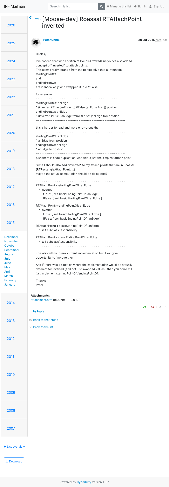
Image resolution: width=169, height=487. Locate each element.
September (11, 250)
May (7, 267)
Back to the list (42, 327)
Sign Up (158, 6)
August (9, 254)
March (8, 276)
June (7, 263)
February (10, 280)
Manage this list (120, 6)
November (11, 241)
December (11, 237)
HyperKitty (84, 482)
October (9, 245)
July (7, 258)
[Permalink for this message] (166, 307)
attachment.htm (41, 299)
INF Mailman (14, 6)
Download (15, 461)
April (7, 271)
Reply (40, 311)
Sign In (141, 6)
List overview (15, 446)
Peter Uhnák (51, 39)
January (9, 284)
